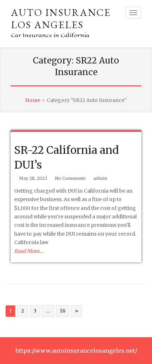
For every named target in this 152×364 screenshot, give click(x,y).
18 (62, 311)
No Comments (70, 178)
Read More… (28, 251)
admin (100, 178)
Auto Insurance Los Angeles (61, 18)
